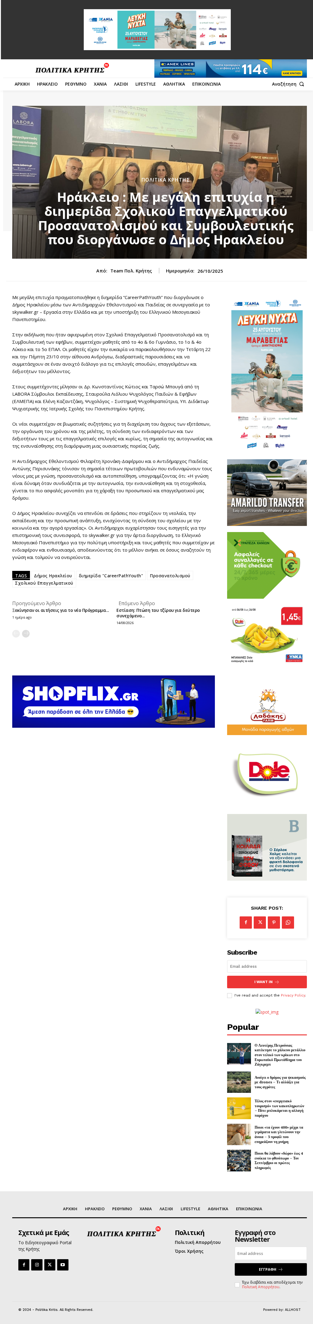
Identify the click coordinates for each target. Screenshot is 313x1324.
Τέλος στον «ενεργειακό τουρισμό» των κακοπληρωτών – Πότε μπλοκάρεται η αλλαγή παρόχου (279, 1108)
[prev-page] (16, 634)
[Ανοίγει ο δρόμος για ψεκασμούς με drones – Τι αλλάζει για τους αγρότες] (239, 1082)
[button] (289, 84)
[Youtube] (62, 1264)
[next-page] (26, 634)
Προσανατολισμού (170, 576)
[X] (260, 922)
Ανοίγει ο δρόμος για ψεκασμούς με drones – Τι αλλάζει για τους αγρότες (280, 1082)
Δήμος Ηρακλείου (53, 576)
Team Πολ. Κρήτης (131, 270)
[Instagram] (36, 1264)
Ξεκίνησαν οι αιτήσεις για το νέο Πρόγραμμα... (60, 610)
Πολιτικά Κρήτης (166, 179)
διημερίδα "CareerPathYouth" (111, 576)
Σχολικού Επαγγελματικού (44, 583)
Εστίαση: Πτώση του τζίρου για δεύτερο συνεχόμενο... (158, 613)
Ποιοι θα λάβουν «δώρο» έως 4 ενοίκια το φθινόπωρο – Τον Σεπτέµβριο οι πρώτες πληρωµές (279, 1160)
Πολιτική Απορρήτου (260, 1286)
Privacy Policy (293, 995)
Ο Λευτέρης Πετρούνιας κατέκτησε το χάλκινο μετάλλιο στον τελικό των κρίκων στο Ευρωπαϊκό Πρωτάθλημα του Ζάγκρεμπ (280, 1055)
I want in (263, 982)
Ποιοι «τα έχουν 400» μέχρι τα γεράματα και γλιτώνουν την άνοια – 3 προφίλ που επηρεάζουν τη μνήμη (279, 1134)
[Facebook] (246, 922)
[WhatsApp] (288, 922)
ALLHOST (293, 1310)
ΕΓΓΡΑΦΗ (267, 1269)
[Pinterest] (274, 922)
